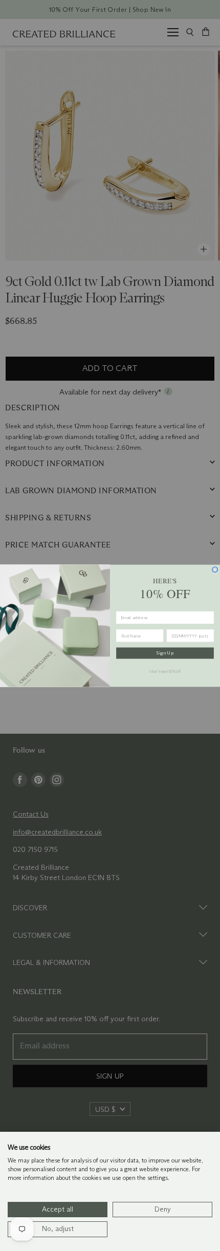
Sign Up (165, 652)
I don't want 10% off (165, 671)
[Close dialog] (215, 569)
